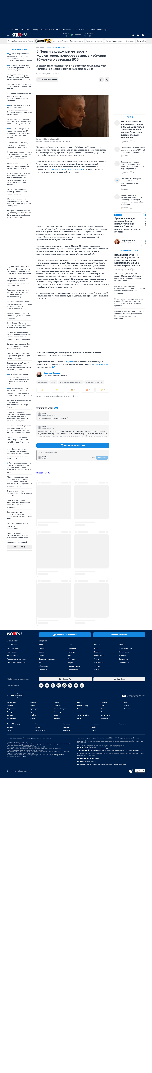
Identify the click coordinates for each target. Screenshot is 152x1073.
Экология (122, 590)
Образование (73, 604)
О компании (12, 579)
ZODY (87, 30)
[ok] (53, 619)
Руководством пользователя (86, 681)
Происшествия (99, 590)
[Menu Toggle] (8, 35)
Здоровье (43, 604)
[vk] (47, 619)
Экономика (123, 593)
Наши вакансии (13, 586)
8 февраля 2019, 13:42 (43, 74)
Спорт (121, 579)
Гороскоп (67, 30)
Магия (53, 382)
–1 (107, 422)
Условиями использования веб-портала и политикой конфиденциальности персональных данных (108, 685)
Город (41, 590)
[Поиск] (133, 35)
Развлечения (99, 597)
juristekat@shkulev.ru (58, 689)
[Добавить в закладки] (101, 79)
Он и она (97, 579)
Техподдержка (12, 590)
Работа (96, 593)
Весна (41, 586)
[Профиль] (143, 35)
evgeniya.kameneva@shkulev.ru (129, 672)
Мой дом (71, 593)
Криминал (72, 583)
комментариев (49, 80)
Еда (40, 597)
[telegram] (41, 619)
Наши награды (13, 583)
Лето (70, 590)
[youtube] (76, 619)
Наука (70, 597)
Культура (71, 586)
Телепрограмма (47, 30)
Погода (36, 30)
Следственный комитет (94, 382)
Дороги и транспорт (47, 593)
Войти (44, 458)
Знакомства (26, 30)
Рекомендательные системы (86, 695)
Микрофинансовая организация (71, 382)
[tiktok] (82, 619)
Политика (97, 586)
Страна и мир (124, 586)
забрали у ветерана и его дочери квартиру (66, 169)
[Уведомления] (138, 35)
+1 (100, 422)
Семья (96, 604)
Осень (96, 583)
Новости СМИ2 (43, 473)
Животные (43, 600)
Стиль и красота (125, 583)
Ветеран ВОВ (42, 382)
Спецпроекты (124, 597)
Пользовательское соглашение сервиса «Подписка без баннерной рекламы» (101, 699)
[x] (70, 619)
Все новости (19, 49)
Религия (97, 600)
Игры (93, 30)
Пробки (76, 35)
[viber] (58, 619)
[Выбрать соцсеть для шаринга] (107, 79)
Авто (41, 579)
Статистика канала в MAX (17, 597)
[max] (64, 619)
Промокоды (102, 30)
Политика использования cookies (88, 692)
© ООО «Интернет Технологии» (17, 705)
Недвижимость (13, 30)
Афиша (59, 30)
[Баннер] (43, 41)
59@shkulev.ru (31, 687)
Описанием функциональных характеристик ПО (92, 683)
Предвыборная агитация (16, 593)
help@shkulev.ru (21, 690)
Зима (70, 579)
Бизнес (42, 583)
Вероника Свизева (52, 373)
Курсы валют (78, 30)
